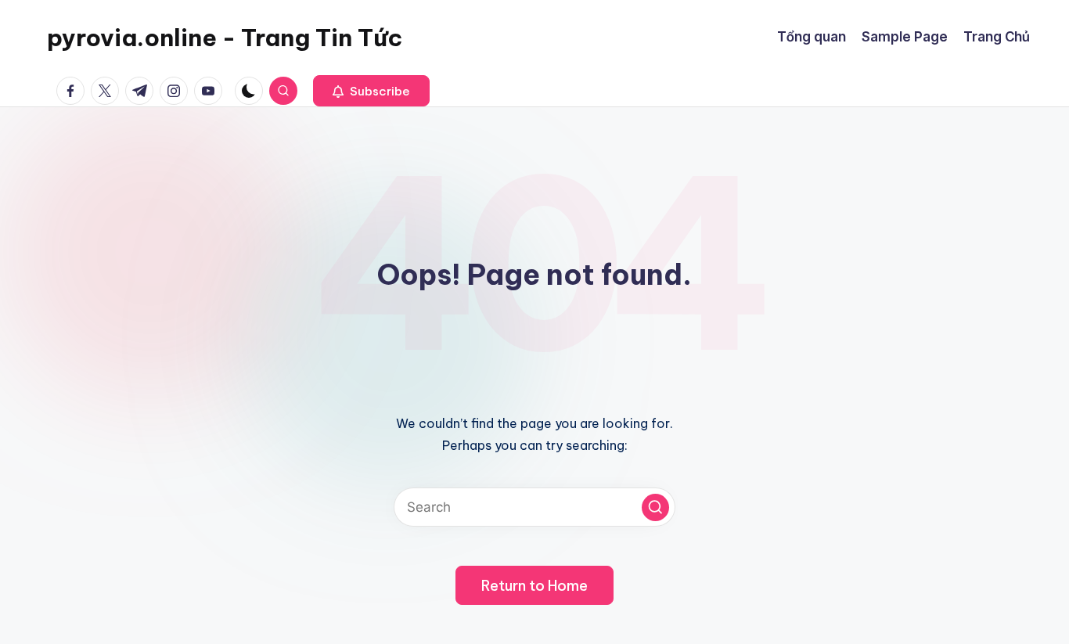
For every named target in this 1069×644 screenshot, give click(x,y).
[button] (371, 90)
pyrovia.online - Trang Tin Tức (224, 37)
